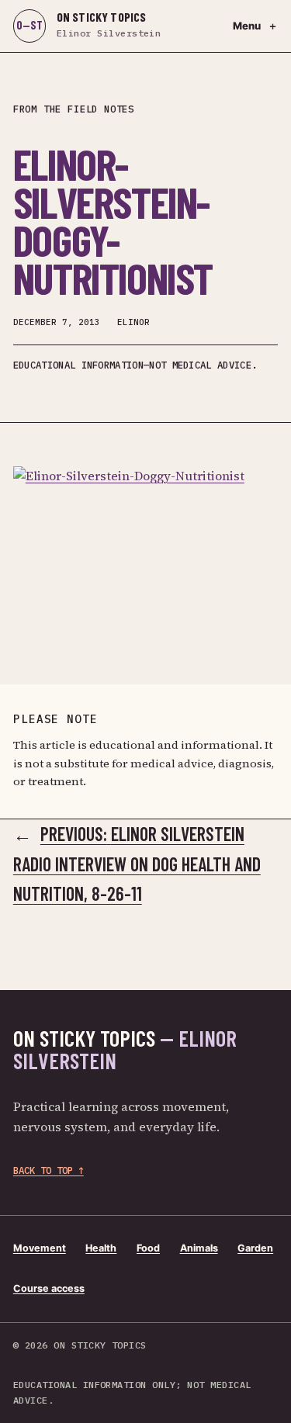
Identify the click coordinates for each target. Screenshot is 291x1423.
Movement (39, 1248)
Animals (199, 1248)
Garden (255, 1248)
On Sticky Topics (125, 1049)
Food (148, 1248)
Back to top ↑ (48, 1170)
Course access (49, 1288)
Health (100, 1248)
